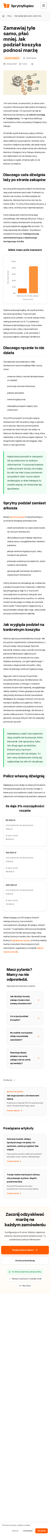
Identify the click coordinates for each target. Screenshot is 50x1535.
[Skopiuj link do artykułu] (32, 64)
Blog (9, 16)
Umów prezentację (25, 1260)
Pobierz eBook (13, 1110)
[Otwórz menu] (44, 6)
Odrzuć (15, 1530)
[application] (25, 279)
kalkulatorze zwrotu (20, 940)
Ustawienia (28, 1530)
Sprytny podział (17, 517)
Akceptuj (42, 1530)
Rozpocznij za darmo (23, 1250)
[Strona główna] (3, 16)
